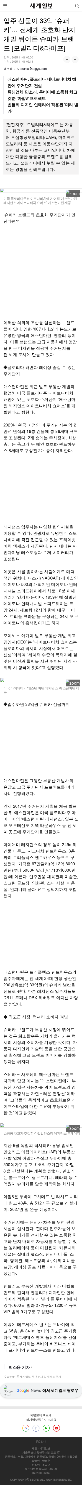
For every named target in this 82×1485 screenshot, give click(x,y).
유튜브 (56, 1428)
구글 (25, 1428)
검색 (77, 5)
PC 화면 (41, 1441)
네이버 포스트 (46, 1428)
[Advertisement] (41, 271)
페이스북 (36, 1428)
